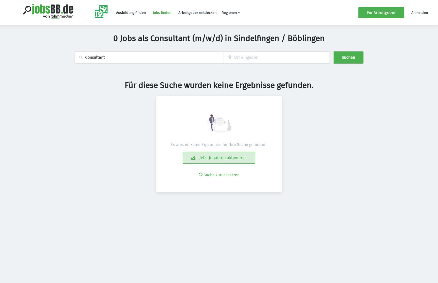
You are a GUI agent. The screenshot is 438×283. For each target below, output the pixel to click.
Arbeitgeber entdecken (197, 13)
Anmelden (419, 13)
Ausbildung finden (131, 13)
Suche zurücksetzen (222, 175)
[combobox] (149, 57)
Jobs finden (162, 13)
